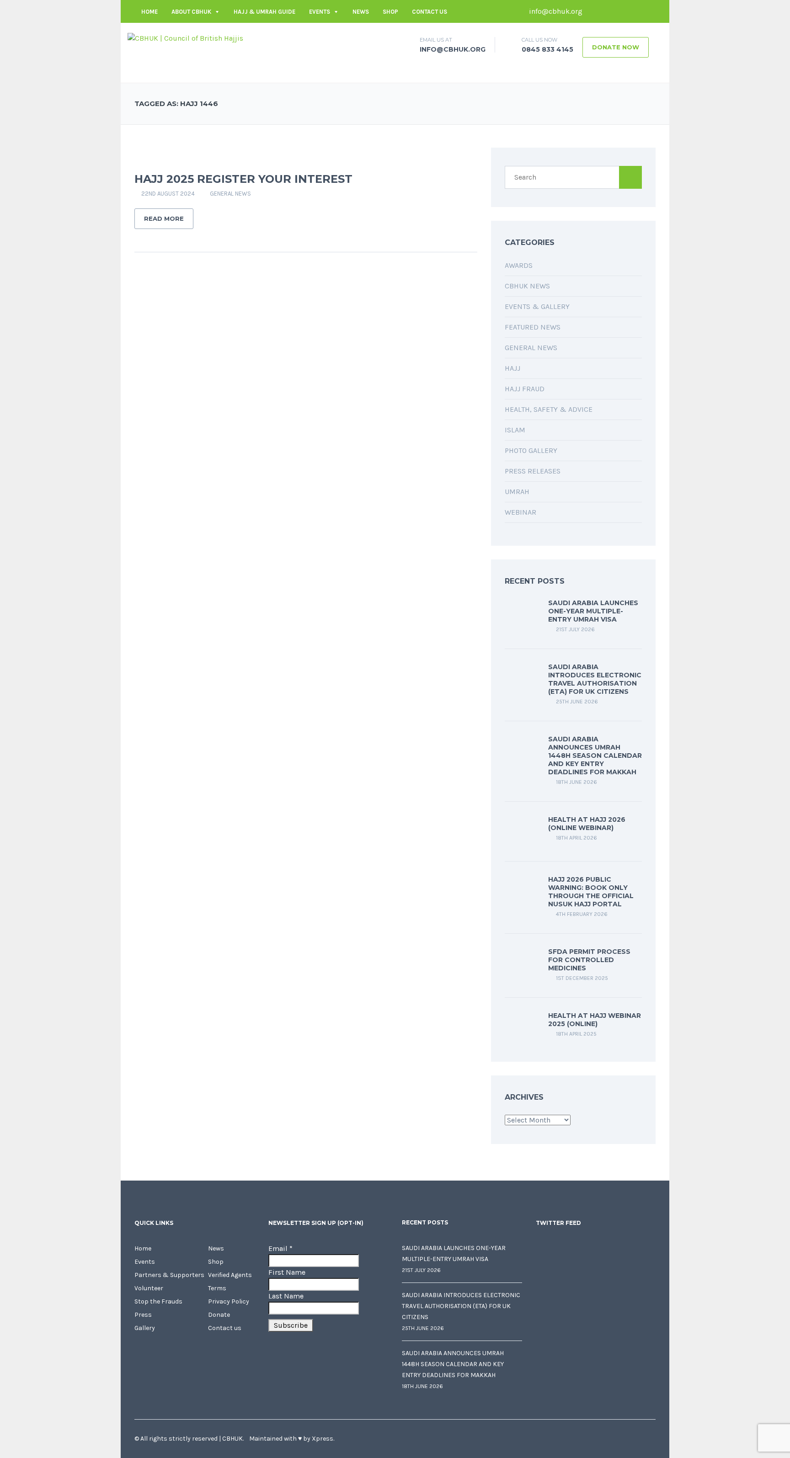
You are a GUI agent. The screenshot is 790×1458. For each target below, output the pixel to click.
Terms (217, 1288)
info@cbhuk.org (554, 11)
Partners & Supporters (169, 1275)
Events (319, 11)
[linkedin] (621, 11)
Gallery (144, 1328)
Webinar (520, 512)
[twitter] (607, 11)
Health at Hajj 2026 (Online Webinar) (586, 823)
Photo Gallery (531, 450)
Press (143, 1315)
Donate (219, 1315)
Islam (515, 430)
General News (230, 193)
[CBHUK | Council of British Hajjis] (185, 37)
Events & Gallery (537, 306)
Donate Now (615, 47)
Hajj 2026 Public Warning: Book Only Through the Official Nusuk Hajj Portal (591, 891)
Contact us (429, 11)
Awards (519, 265)
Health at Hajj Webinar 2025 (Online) (594, 1019)
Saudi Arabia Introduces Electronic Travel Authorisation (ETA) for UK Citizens (594, 679)
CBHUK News (527, 286)
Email (280, 1248)
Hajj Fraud (524, 388)
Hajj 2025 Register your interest (243, 179)
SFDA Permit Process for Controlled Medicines (589, 959)
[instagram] (649, 11)
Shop (390, 11)
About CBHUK (191, 11)
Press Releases (532, 471)
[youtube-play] (635, 11)
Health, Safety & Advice (548, 409)
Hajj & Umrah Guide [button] (264, 11)
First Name (286, 1272)
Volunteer (148, 1288)
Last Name (286, 1296)
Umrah (517, 491)
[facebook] (594, 11)
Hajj (512, 368)
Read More (164, 218)
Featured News (532, 327)
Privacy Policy (228, 1301)
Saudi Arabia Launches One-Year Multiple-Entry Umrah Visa (593, 611)
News (360, 11)
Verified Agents (230, 1275)
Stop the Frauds (158, 1301)
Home (149, 11)
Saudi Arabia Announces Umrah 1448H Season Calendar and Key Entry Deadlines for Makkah (595, 755)
